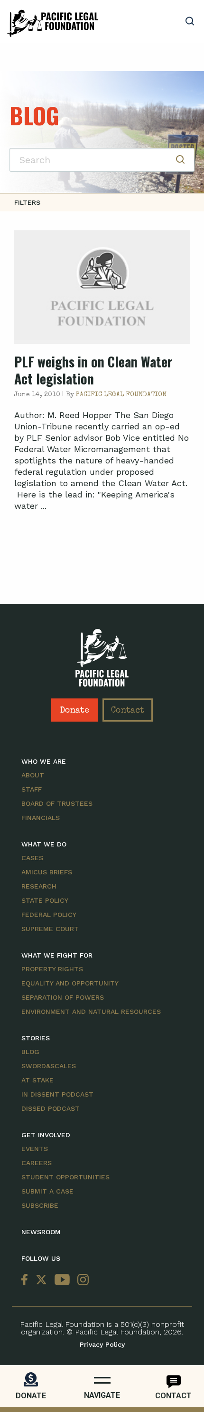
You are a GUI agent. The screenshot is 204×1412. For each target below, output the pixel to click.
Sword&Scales (48, 1066)
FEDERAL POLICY (48, 914)
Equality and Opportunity (70, 983)
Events (34, 1148)
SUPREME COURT (50, 929)
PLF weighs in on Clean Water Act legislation (93, 370)
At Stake (37, 1080)
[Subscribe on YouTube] (62, 1279)
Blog (30, 1051)
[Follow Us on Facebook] (26, 1279)
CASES (32, 858)
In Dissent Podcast (57, 1094)
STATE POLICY (44, 900)
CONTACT (173, 1395)
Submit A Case (47, 1191)
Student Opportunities (65, 1177)
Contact (127, 710)
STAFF (31, 789)
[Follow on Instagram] (81, 1279)
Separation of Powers (62, 997)
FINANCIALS (40, 817)
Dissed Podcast (50, 1108)
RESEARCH (38, 886)
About (32, 775)
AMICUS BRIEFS (46, 872)
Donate (74, 710)
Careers (36, 1163)
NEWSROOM (41, 1232)
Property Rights (52, 969)
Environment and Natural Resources (91, 1011)
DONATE (31, 1395)
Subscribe (39, 1205)
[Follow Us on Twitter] (41, 1279)
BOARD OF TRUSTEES (57, 803)
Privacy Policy (102, 1344)
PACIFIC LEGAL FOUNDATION (121, 395)
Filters (27, 202)
